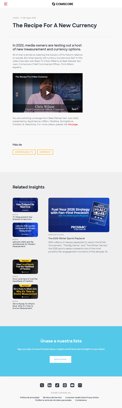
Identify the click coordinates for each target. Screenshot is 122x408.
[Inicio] (62, 4)
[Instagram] (65, 386)
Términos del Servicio (52, 397)
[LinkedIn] (50, 386)
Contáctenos (81, 400)
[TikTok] (57, 386)
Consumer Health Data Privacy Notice (82, 397)
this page (73, 124)
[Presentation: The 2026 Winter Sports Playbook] (78, 215)
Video (16, 18)
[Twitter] (42, 386)
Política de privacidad (29, 397)
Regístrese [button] (60, 359)
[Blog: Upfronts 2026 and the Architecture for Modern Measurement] (25, 230)
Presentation (56, 235)
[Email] (80, 386)
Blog (15, 215)
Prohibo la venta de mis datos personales (53, 400)
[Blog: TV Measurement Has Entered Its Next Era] (25, 205)
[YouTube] (72, 386)
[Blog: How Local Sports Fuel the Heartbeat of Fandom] (25, 267)
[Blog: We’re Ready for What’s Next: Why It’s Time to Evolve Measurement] (25, 291)
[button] (5, 4)
